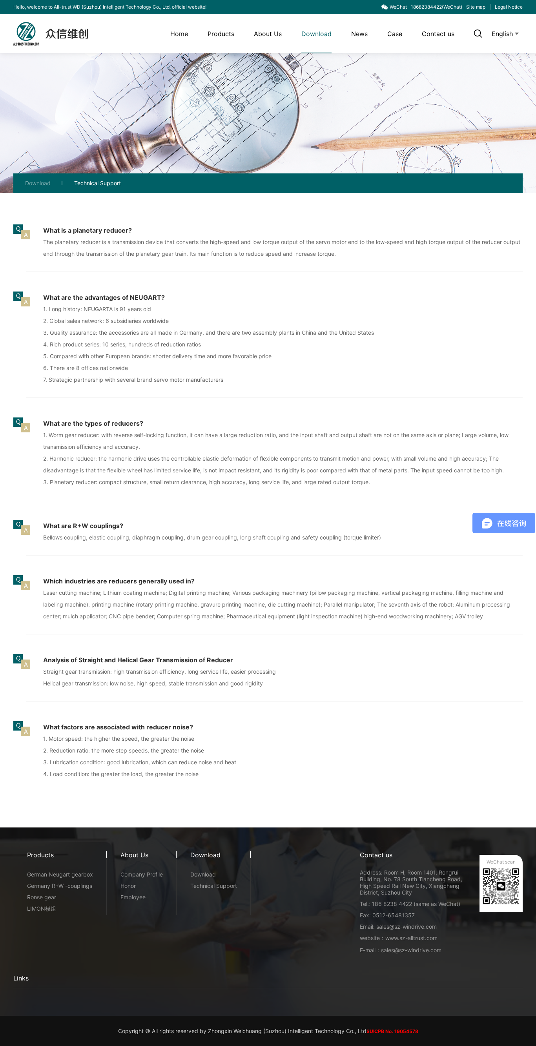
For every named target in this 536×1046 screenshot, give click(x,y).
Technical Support (97, 183)
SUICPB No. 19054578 (392, 1031)
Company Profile (141, 874)
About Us (268, 34)
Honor (128, 885)
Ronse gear (41, 897)
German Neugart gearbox (60, 874)
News (359, 34)
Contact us (438, 34)
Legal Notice (509, 7)
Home (179, 34)
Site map (475, 7)
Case (394, 34)
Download (316, 34)
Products (221, 34)
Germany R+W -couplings (59, 885)
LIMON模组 (41, 908)
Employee (133, 897)
